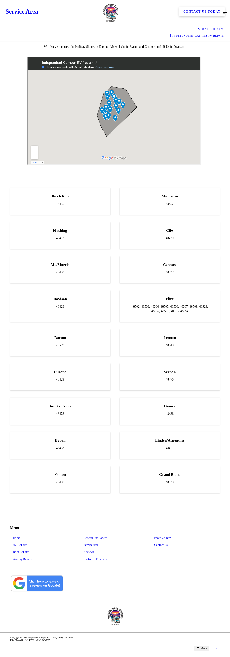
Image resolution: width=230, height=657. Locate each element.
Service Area (91, 544)
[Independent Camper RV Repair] (110, 13)
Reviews (89, 551)
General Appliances (95, 537)
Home (16, 537)
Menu (203, 648)
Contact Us (161, 544)
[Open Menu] (224, 12)
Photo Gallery (162, 537)
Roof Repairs (21, 551)
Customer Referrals (95, 559)
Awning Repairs (22, 559)
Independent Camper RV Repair (198, 35)
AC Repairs (20, 544)
